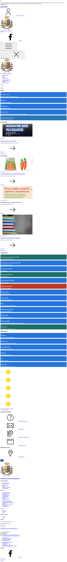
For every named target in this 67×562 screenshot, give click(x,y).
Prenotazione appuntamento (7, 538)
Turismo (4, 498)
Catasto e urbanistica (6, 497)
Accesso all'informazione (7, 79)
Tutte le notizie (2, 250)
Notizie (4, 510)
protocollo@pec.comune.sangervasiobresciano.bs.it (9, 528)
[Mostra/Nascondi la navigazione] (8, 46)
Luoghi (4, 516)
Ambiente (4, 503)
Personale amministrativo (7, 487)
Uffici (3, 484)
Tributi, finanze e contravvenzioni (8, 502)
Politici (4, 486)
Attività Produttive (6, 80)
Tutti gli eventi (2, 153)
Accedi (1, 88)
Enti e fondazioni (5, 485)
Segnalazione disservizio (7, 539)
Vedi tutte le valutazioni (4, 409)
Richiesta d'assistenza (6, 540)
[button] (5, 75)
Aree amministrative (6, 483)
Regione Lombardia (3, 7)
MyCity (2, 560)
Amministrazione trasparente (7, 542)
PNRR (4, 81)
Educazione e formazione (7, 500)
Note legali (4, 544)
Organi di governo (6, 482)
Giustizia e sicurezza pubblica (7, 501)
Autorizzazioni (5, 505)
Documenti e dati (5, 488)
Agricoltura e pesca (6, 506)
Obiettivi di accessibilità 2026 (5, 523)
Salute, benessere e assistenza (7, 504)
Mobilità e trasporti (6, 499)
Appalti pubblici (5, 496)
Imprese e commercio (6, 495)
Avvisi (4, 512)
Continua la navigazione (4, 6)
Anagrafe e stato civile (6, 492)
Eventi (4, 517)
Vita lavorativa (5, 494)
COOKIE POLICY (3, 4)
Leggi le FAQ (5, 537)
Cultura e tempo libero (6, 493)
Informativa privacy (6, 543)
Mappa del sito (2, 558)
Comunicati (4, 511)
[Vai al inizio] (0, 458)
